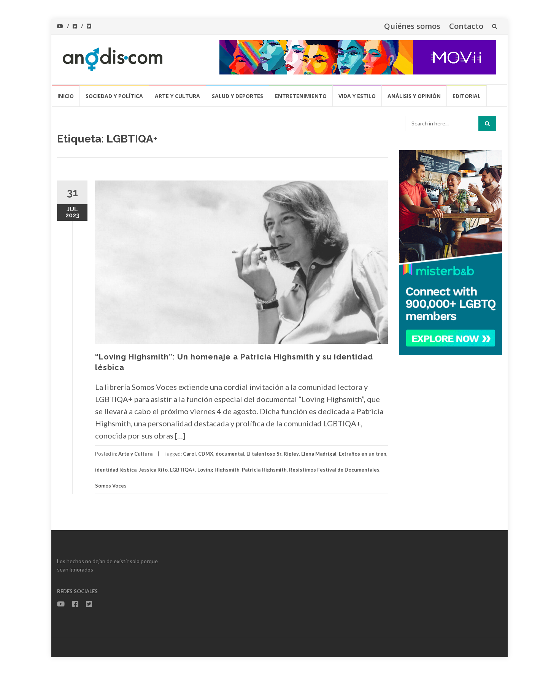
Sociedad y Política (114, 96)
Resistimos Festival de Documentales (334, 470)
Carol (189, 454)
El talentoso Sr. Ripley (272, 454)
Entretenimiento (301, 96)
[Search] (487, 123)
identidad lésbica (116, 470)
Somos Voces (111, 486)
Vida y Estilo (357, 96)
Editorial (467, 96)
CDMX (205, 454)
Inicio (65, 96)
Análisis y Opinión (414, 96)
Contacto (466, 26)
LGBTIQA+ (182, 470)
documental (230, 454)
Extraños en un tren (362, 454)
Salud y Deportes (237, 96)
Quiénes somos (412, 26)
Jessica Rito (153, 470)
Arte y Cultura (177, 96)
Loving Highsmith (218, 470)
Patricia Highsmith (264, 470)
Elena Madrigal (319, 454)
